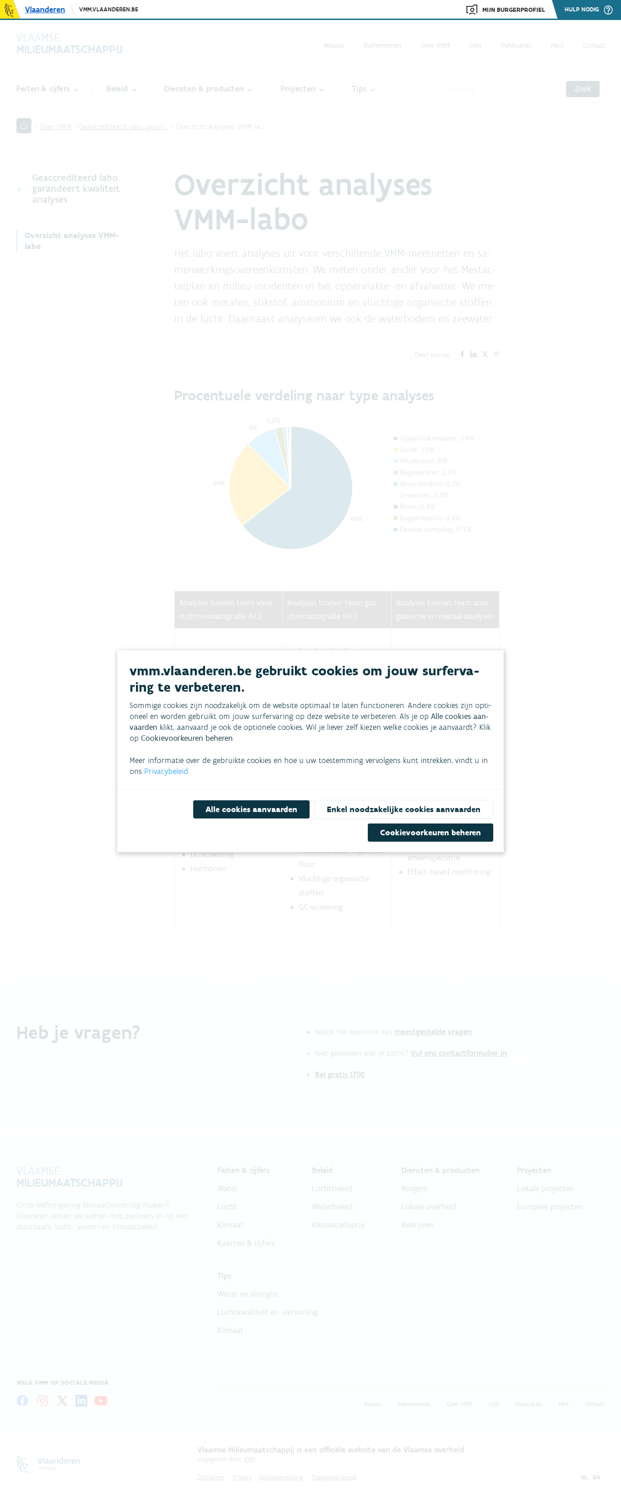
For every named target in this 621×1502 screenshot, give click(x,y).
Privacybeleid (166, 771)
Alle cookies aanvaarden (251, 809)
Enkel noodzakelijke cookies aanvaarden (404, 809)
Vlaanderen (45, 9)
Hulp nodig (582, 9)
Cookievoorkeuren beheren (430, 833)
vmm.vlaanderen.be (108, 9)
